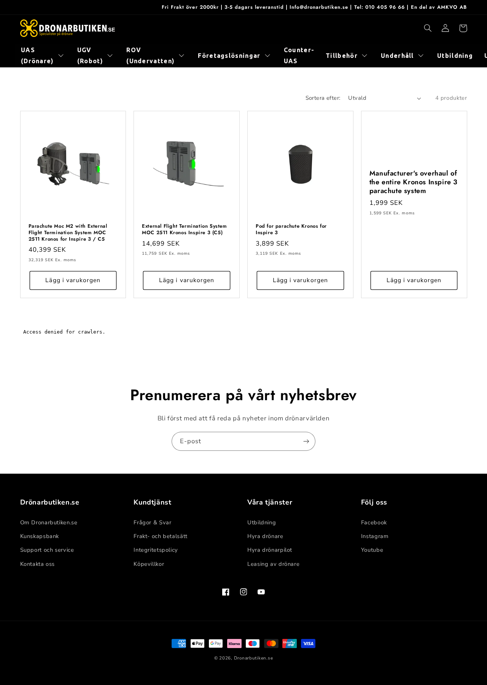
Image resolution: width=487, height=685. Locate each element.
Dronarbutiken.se (253, 658)
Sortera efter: (323, 98)
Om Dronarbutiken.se (49, 522)
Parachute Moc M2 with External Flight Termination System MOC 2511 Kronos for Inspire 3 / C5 (68, 233)
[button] (428, 28)
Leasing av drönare (273, 564)
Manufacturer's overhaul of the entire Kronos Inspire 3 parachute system (413, 182)
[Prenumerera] (306, 441)
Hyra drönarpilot (269, 550)
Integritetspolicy (156, 550)
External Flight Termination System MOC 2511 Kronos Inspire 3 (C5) (184, 229)
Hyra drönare (265, 536)
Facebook (374, 522)
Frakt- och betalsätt (161, 536)
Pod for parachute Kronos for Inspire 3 (291, 229)
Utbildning (261, 522)
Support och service (47, 550)
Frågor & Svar (152, 522)
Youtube (372, 550)
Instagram (375, 536)
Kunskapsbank (39, 536)
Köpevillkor (149, 564)
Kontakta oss (37, 564)
